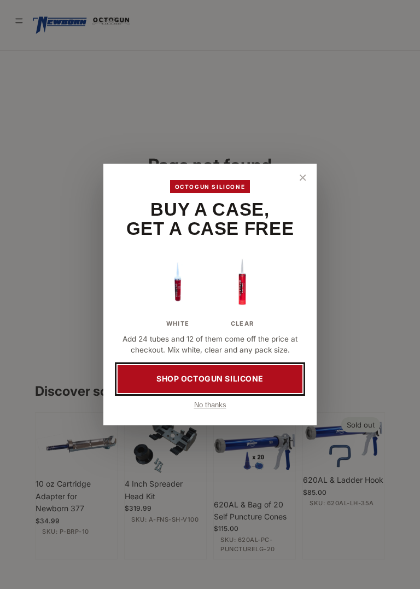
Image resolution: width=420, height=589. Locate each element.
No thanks (210, 405)
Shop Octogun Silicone (210, 378)
